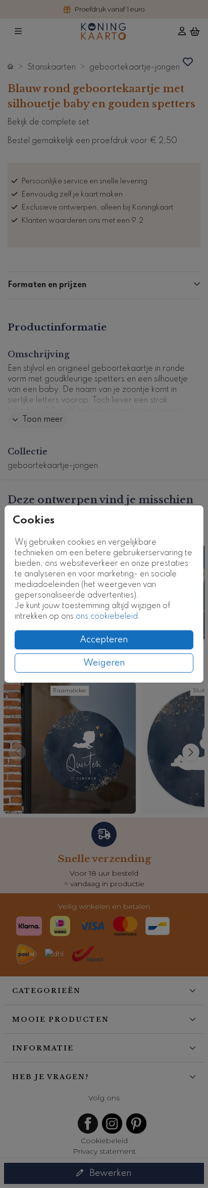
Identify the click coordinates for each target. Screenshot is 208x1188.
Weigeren (104, 663)
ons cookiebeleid (107, 617)
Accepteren (104, 639)
